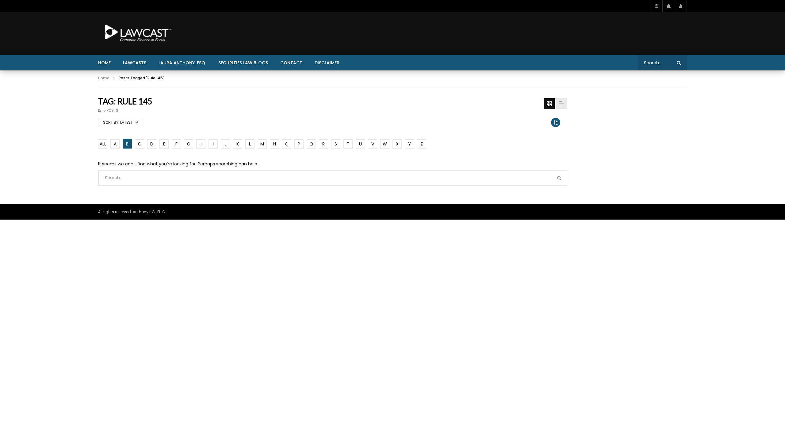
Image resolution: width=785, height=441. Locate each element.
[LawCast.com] (136, 33)
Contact (291, 63)
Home (104, 63)
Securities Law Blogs (243, 63)
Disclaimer (327, 63)
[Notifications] (668, 6)
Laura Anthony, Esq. (182, 63)
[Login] (681, 6)
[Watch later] (656, 6)
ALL (103, 144)
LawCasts (134, 63)
